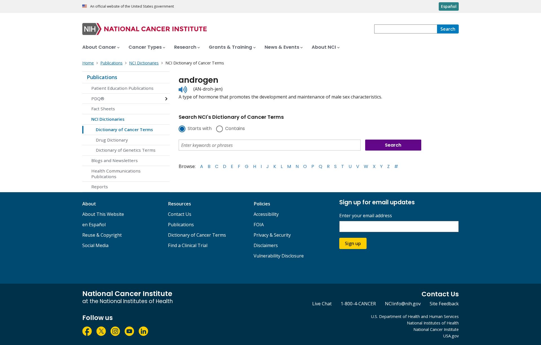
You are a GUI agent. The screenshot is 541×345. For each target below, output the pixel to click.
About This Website (103, 214)
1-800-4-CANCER (358, 304)
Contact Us (179, 214)
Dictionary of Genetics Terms (126, 150)
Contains (235, 129)
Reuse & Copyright (102, 235)
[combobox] (405, 28)
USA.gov (451, 336)
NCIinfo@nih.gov (403, 304)
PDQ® (97, 98)
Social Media (95, 245)
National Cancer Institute (436, 329)
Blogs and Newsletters (114, 160)
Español (448, 6)
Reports (99, 186)
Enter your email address (365, 216)
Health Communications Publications (116, 173)
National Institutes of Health (433, 323)
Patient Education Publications (122, 88)
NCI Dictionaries (108, 119)
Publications (102, 77)
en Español (94, 224)
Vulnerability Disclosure (279, 256)
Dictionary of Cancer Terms (124, 129)
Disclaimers (266, 245)
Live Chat (322, 304)
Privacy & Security (272, 235)
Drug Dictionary (112, 140)
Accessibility (266, 214)
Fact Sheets (103, 108)
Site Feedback (444, 304)
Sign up (353, 243)
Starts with (200, 129)
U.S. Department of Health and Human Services (415, 316)
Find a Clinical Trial (187, 245)
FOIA (259, 224)
